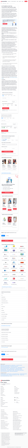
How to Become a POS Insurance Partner (17, 425)
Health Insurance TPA (12, 368)
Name (2, 356)
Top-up (2, 293)
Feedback (2, 399)
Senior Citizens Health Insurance (16, 419)
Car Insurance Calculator (4, 334)
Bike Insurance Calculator (4, 336)
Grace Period (3, 306)
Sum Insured (3, 312)
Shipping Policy (16, 390)
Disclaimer (2, 401)
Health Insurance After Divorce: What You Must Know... (4, 165)
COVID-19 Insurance (9, 224)
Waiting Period (3, 297)
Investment (2, 392)
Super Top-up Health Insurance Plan (5, 368)
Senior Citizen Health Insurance (9, 206)
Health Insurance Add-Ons (4, 302)
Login (26, 1)
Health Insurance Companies (21, 367)
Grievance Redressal (16, 388)
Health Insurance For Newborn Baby (19, 370)
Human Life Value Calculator (5, 330)
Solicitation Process (3, 403)
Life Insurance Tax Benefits (4, 427)
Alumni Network (2, 404)
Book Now (5, 23)
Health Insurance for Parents (18, 369)
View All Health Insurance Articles (5, 325)
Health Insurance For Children (10, 370)
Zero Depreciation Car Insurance (4, 414)
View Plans (6, 240)
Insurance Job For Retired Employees (17, 429)
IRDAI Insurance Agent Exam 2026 (16, 426)
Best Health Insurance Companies (17, 413)
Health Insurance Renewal (19, 368)
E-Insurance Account (16, 393)
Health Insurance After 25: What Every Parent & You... (9, 165)
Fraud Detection (16, 389)
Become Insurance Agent (4, 347)
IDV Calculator (2, 415)
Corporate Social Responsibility (4, 406)
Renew (17, 1)
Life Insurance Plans (3, 426)
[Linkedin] (4, 382)
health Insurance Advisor (14, 367)
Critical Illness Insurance (14, 224)
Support (20, 1)
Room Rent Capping (4, 316)
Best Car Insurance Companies (4, 418)
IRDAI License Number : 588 (19, 433)
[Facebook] (1, 382)
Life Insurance (2, 390)
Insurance (9, 1)
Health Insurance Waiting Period (14, 371)
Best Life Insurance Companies (4, 425)
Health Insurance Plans (8, 365)
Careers (1, 405)
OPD (2, 304)
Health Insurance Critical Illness (14, 366)
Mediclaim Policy (13, 365)
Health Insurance (4, 224)
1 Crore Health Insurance (19, 365)
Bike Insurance (2, 388)
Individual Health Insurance (14, 205)
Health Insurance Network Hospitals (5, 371)
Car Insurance (2, 387)
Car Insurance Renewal (3, 412)
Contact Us (2, 398)
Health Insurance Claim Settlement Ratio (5, 367)
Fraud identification (3, 400)
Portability (2, 310)
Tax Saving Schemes (3, 395)
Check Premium (4, 208)
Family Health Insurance (4, 205)
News (22, 1)
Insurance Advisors (13, 1)
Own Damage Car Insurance (4, 416)
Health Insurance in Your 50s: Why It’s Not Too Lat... (14, 165)
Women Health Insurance (4, 370)
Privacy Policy (15, 387)
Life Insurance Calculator (4, 338)
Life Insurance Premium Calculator (4, 428)
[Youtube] (2, 382)
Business (2, 393)
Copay (2, 308)
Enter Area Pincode (13, 101)
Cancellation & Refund (16, 392)
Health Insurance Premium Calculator (6, 332)
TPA (1, 295)
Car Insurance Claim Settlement (4, 417)
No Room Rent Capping (4, 314)
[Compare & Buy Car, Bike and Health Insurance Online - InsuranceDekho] (4, 1)
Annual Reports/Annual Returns (4, 402)
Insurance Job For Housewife (16, 427)
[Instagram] (3, 382)
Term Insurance (2, 391)
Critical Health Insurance (15, 416)
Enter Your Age (3, 120)
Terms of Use (15, 391)
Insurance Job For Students (16, 428)
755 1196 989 (3, 384)
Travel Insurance (2, 394)
